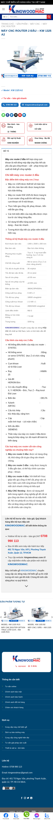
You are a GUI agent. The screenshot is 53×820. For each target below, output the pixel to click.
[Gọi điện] (26, 814)
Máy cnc (35, 24)
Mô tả (6, 151)
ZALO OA (47, 818)
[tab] (26, 151)
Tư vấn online (10, 686)
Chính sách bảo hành (14, 697)
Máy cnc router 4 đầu (18, 476)
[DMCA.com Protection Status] (8, 788)
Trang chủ (7, 24)
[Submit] (49, 17)
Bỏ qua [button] (49, 2)
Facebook (6, 818)
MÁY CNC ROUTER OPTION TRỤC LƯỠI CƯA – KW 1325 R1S (13, 630)
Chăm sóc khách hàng (14, 707)
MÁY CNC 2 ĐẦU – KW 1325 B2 (39, 629)
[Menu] (3, 9)
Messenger (36, 818)
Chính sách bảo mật (13, 692)
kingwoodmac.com (33, 557)
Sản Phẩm (21, 24)
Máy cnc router (14, 195)
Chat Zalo (16, 818)
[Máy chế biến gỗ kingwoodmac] (26, 9)
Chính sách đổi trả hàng (15, 702)
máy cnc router (37, 345)
